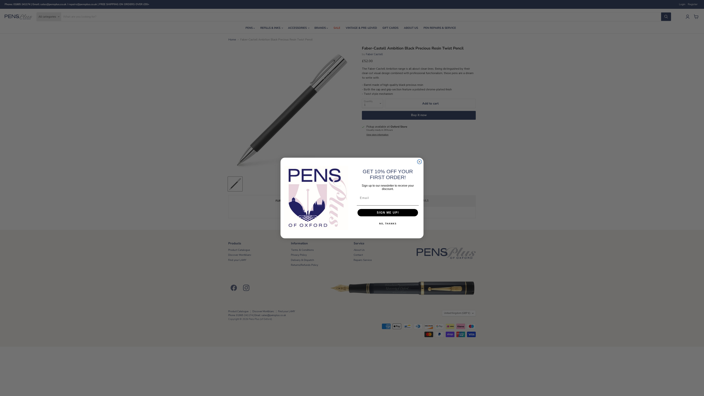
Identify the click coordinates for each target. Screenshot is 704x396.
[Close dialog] (419, 162)
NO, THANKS (388, 223)
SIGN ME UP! (388, 212)
